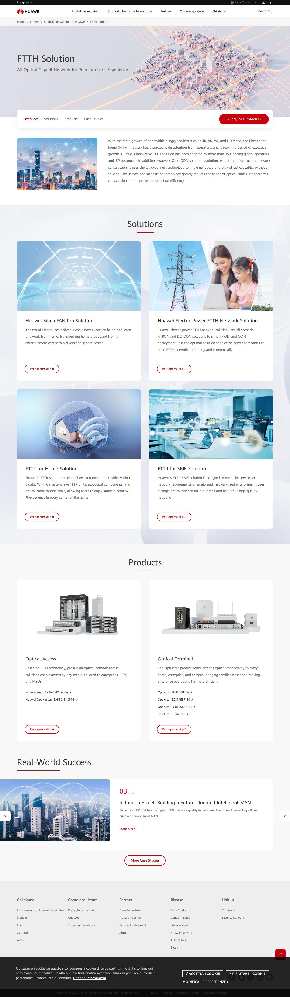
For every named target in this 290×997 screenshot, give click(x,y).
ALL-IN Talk (178, 940)
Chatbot (73, 917)
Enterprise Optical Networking (50, 21)
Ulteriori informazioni (89, 978)
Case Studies (179, 910)
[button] (5, 816)
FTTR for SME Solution (182, 468)
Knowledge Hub (181, 932)
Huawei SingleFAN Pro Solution (59, 320)
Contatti (22, 932)
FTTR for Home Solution (51, 468)
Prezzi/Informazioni (81, 910)
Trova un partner (130, 917)
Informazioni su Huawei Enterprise (40, 910)
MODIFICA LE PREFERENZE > (205, 982)
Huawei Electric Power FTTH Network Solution (208, 320)
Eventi (21, 925)
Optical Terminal (175, 659)
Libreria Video (180, 925)
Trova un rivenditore (81, 925)
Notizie (22, 917)
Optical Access (40, 659)
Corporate (228, 910)
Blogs (174, 947)
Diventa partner (129, 910)
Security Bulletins (233, 917)
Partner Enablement (132, 925)
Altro (20, 940)
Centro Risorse (180, 917)
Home (21, 21)
